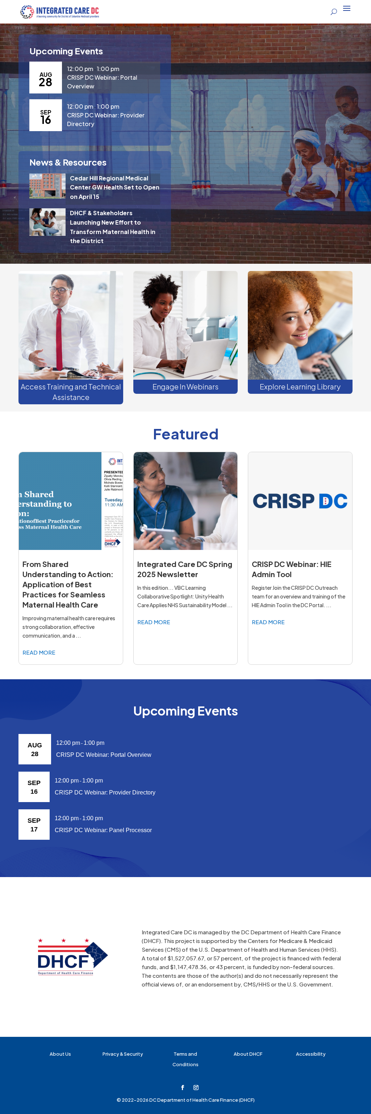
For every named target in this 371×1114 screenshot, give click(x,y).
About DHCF (248, 1054)
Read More (38, 652)
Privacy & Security (123, 1054)
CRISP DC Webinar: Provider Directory (105, 792)
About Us (60, 1054)
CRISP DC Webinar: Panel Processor (103, 830)
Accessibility (311, 1054)
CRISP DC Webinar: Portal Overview (103, 755)
